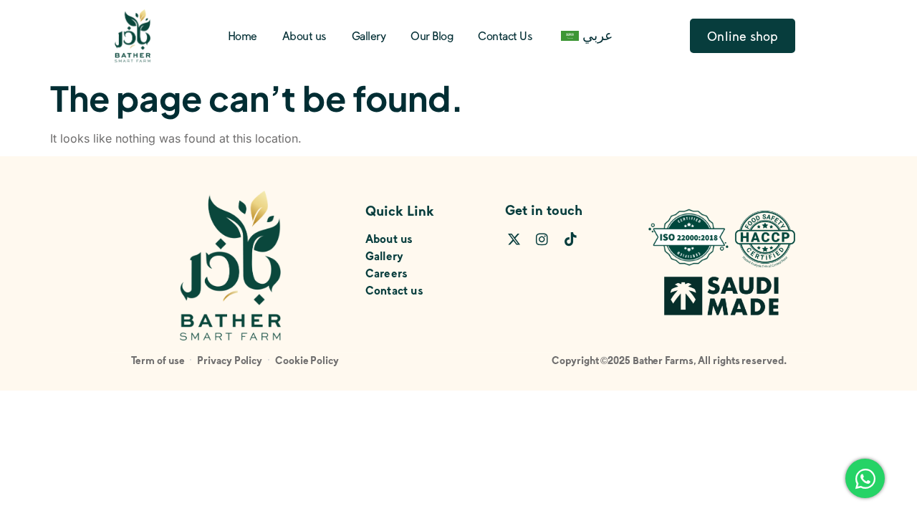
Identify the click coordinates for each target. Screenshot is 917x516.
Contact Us (505, 35)
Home (242, 35)
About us (304, 35)
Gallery (369, 35)
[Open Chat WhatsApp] (865, 478)
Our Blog (432, 35)
